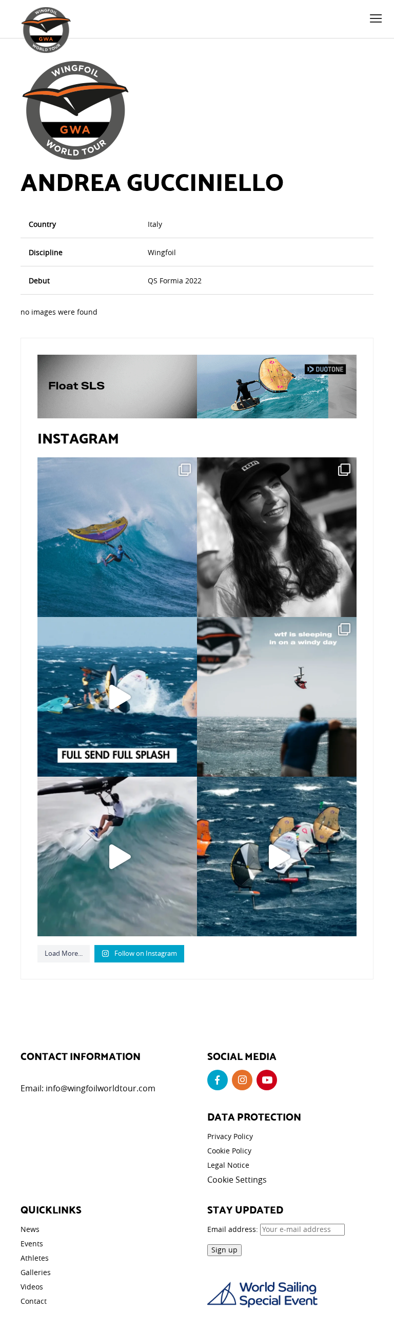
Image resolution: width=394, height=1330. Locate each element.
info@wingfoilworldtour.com (100, 1088)
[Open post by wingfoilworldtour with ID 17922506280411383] (117, 537)
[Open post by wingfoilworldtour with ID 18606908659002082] (117, 697)
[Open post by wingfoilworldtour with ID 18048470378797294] (277, 537)
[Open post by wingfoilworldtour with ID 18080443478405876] (277, 697)
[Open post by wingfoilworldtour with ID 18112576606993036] (117, 856)
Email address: (233, 1229)
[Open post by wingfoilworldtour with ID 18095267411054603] (277, 856)
